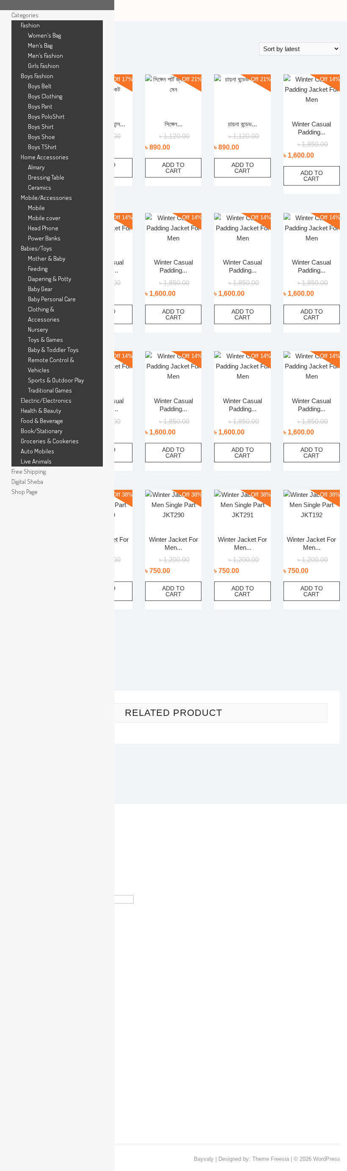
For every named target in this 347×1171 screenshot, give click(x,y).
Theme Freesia (270, 1159)
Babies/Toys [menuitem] (36, 248)
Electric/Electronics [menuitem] (46, 400)
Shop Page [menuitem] (24, 492)
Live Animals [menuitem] (36, 461)
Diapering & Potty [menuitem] (49, 279)
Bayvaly (204, 1159)
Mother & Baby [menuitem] (46, 258)
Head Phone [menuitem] (43, 228)
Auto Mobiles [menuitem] (37, 451)
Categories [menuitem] (25, 15)
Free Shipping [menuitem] (28, 471)
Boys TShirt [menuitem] (42, 147)
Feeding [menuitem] (37, 269)
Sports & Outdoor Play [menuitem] (56, 380)
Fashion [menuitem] (30, 25)
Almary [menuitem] (36, 167)
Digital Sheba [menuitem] (27, 482)
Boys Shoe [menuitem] (41, 137)
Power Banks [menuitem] (44, 238)
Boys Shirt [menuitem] (41, 127)
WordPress (326, 1159)
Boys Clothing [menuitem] (45, 96)
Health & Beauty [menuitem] (41, 411)
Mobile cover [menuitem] (44, 218)
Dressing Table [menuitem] (46, 177)
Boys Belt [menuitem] (40, 86)
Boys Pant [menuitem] (40, 106)
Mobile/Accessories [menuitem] (46, 198)
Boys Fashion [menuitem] (37, 76)
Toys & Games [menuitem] (45, 340)
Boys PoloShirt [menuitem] (46, 116)
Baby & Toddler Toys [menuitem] (53, 350)
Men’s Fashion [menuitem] (45, 56)
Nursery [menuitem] (38, 329)
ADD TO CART (173, 167)
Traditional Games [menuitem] (50, 390)
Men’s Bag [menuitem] (40, 45)
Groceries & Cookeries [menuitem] (50, 441)
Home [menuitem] (18, 5)
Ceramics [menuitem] (39, 187)
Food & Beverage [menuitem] (42, 421)
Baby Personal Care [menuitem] (52, 299)
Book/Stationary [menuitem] (41, 431)
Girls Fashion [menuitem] (43, 66)
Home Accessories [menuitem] (45, 157)
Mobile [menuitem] (36, 208)
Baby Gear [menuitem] (40, 289)
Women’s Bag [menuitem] (44, 35)
